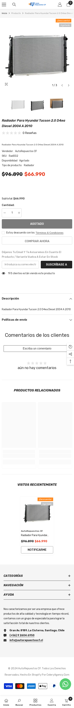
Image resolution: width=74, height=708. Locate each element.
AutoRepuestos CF (26, 151)
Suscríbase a (56, 264)
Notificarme (37, 549)
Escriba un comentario (37, 348)
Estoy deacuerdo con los (20, 232)
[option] (37, 53)
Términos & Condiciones (49, 232)
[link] (19, 456)
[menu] (4, 4)
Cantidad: (8, 205)
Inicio (4, 13)
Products (16, 13)
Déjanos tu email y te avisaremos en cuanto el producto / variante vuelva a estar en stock (31, 254)
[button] (62, 85)
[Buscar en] (14, 4)
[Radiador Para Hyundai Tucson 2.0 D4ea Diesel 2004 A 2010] (37, 512)
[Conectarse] (60, 5)
